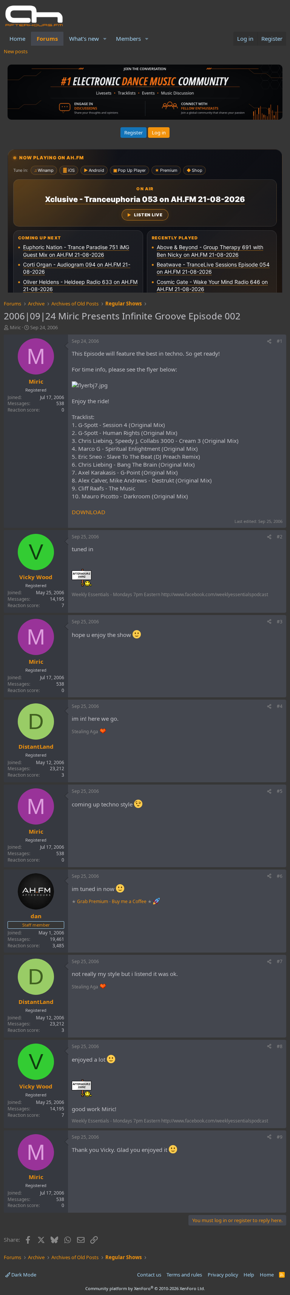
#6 (279, 876)
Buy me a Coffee (129, 901)
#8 (279, 1046)
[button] (105, 39)
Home (17, 38)
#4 (279, 706)
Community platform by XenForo (145, 1288)
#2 (279, 536)
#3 (279, 621)
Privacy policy (223, 1274)
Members (128, 38)
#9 (279, 1137)
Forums (47, 38)
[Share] (269, 341)
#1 (279, 341)
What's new (84, 38)
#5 (279, 791)
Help (249, 1274)
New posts (16, 51)
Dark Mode (23, 1274)
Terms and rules (184, 1274)
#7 (279, 961)
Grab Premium (93, 901)
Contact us (149, 1274)
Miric (15, 327)
